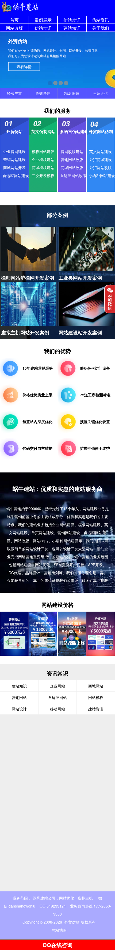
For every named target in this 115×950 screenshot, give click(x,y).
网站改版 (14, 28)
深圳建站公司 (44, 898)
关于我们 (100, 28)
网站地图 (59, 930)
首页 (14, 20)
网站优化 (66, 898)
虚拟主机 (85, 898)
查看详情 (24, 66)
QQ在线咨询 (57, 945)
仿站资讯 (100, 20)
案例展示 (43, 20)
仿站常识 (71, 20)
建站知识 (71, 28)
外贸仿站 (71, 922)
